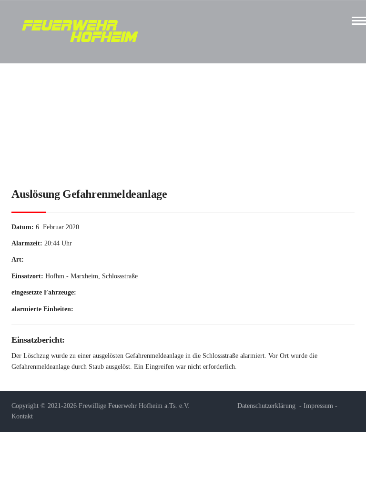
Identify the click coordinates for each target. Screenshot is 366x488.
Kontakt (22, 416)
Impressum (318, 405)
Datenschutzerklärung (266, 405)
